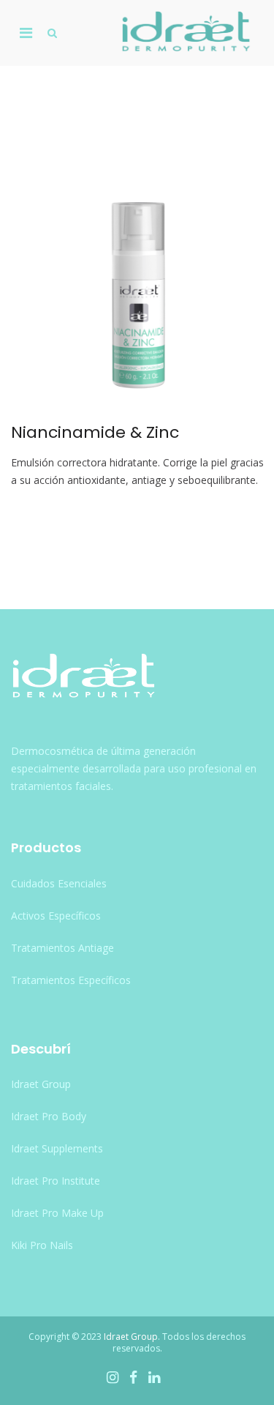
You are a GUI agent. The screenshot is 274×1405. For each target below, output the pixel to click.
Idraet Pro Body (48, 1116)
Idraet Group (41, 1084)
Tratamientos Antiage (62, 948)
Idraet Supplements (57, 1148)
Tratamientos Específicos (71, 980)
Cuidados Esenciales (59, 883)
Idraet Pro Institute (55, 1181)
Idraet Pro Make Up (57, 1213)
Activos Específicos (56, 916)
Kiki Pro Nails (42, 1245)
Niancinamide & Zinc (95, 432)
